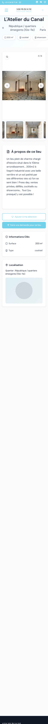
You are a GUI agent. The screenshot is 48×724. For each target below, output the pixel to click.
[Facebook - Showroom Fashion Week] (41, 2)
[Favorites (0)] (43, 10)
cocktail (39, 250)
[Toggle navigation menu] (6, 10)
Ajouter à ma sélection (26, 216)
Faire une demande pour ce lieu (25, 225)
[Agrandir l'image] (7, 57)
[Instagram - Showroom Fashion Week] (45, 2)
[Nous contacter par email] (20, 2)
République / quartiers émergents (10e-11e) (22, 28)
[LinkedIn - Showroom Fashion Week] (37, 2)
